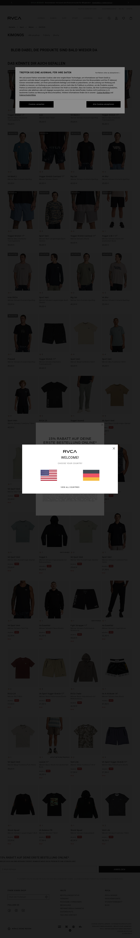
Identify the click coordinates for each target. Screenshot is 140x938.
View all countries (70, 487)
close (114, 448)
